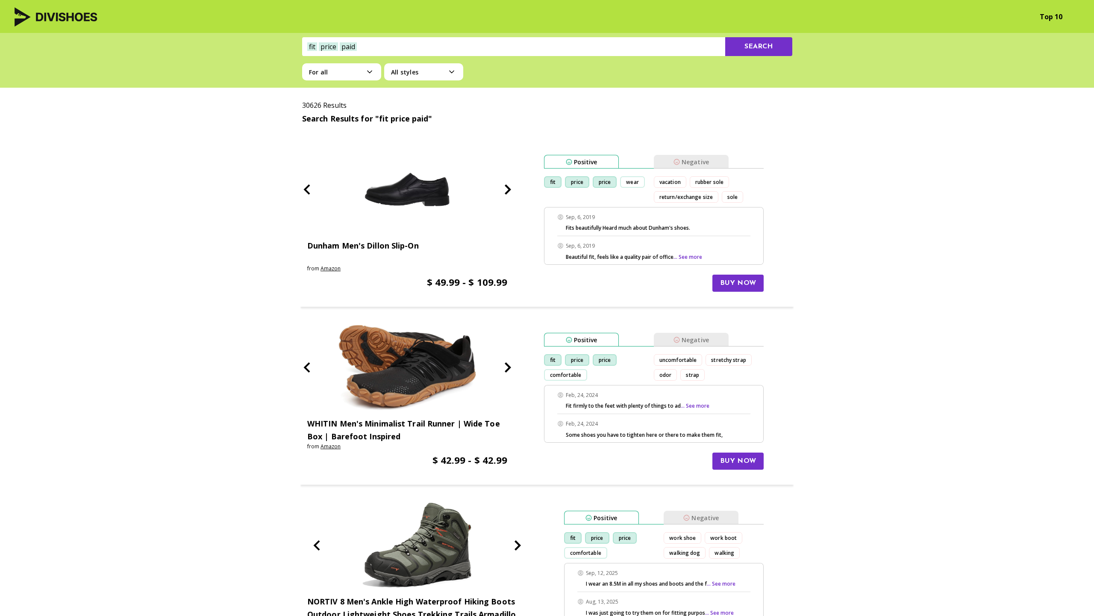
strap (692, 375)
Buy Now (738, 283)
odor (665, 375)
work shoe (682, 538)
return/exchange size (686, 197)
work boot (723, 538)
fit (553, 182)
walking (724, 553)
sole (732, 197)
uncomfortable (678, 360)
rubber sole (709, 182)
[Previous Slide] (306, 189)
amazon (331, 268)
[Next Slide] (507, 189)
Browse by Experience (986, 16)
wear (632, 182)
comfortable (565, 375)
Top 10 (1051, 16)
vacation (670, 182)
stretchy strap (728, 360)
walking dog (684, 553)
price (577, 182)
